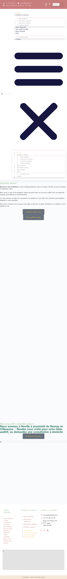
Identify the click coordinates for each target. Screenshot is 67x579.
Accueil (18, 13)
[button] (38, 95)
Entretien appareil (24, 25)
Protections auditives (24, 23)
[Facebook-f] (41, 530)
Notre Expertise (21, 27)
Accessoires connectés (25, 21)
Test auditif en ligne (22, 29)
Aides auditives (23, 18)
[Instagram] (44, 530)
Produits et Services (22, 15)
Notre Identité (20, 31)
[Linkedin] (47, 530)
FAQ (17, 33)
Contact (18, 39)
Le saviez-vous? (23, 37)
